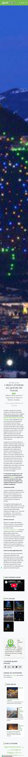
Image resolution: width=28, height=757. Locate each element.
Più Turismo (19, 642)
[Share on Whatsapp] (9, 667)
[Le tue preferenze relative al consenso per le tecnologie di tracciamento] (1, 567)
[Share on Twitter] (16, 667)
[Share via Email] (20, 667)
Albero (13, 477)
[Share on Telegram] (12, 667)
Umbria (17, 383)
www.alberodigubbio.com (11, 530)
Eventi (13, 393)
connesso (13, 675)
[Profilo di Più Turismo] (11, 643)
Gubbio (12, 383)
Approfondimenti (12, 747)
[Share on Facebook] (5, 667)
